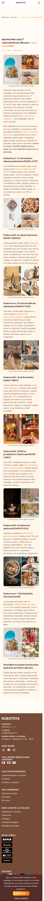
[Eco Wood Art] (21, 855)
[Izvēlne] (3, 2)
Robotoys (19, 2)
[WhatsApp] (3, 750)
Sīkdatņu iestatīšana (21, 898)
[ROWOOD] (21, 861)
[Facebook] (9, 750)
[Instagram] (14, 750)
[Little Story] (21, 850)
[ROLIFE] (21, 845)
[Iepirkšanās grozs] (39, 2)
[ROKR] (21, 840)
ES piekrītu (21, 893)
